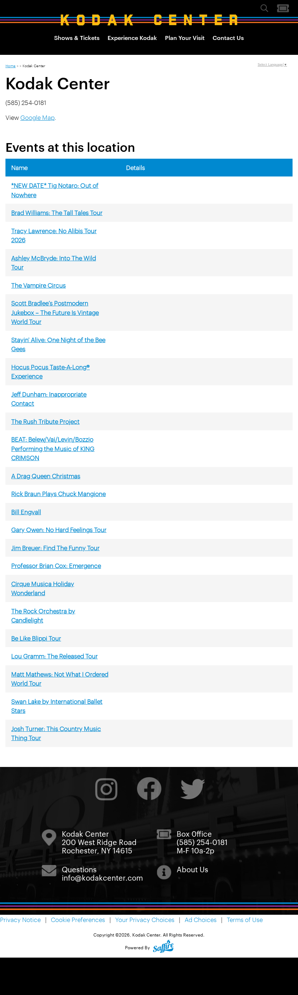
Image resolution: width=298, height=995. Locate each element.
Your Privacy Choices (144, 919)
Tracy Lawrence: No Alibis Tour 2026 (54, 235)
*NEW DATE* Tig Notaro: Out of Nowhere (54, 190)
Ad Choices (201, 919)
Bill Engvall (26, 512)
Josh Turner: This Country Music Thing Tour (56, 733)
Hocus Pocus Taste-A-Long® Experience (50, 371)
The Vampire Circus (38, 285)
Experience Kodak (132, 37)
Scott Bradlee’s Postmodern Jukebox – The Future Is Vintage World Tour (55, 312)
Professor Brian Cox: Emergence (56, 565)
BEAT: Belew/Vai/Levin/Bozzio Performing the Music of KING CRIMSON (52, 448)
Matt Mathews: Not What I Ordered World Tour (59, 678)
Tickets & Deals (283, 8)
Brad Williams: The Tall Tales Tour (56, 212)
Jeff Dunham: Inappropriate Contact (48, 398)
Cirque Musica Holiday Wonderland (42, 588)
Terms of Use (245, 919)
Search (264, 8)
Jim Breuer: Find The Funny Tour (55, 548)
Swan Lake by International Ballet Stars (56, 706)
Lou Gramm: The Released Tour (54, 656)
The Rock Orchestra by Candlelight (43, 615)
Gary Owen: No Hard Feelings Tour (58, 529)
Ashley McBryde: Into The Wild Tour (53, 262)
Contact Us (228, 37)
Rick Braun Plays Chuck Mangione (58, 493)
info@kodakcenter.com (102, 877)
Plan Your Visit (185, 37)
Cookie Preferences (78, 919)
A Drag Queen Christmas (45, 476)
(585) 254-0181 (202, 842)
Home (10, 65)
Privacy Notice (20, 919)
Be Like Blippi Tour (36, 638)
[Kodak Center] (149, 20)
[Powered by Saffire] (163, 947)
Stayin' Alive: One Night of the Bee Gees (58, 344)
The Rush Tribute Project (45, 421)
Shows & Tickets (77, 37)
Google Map (37, 117)
